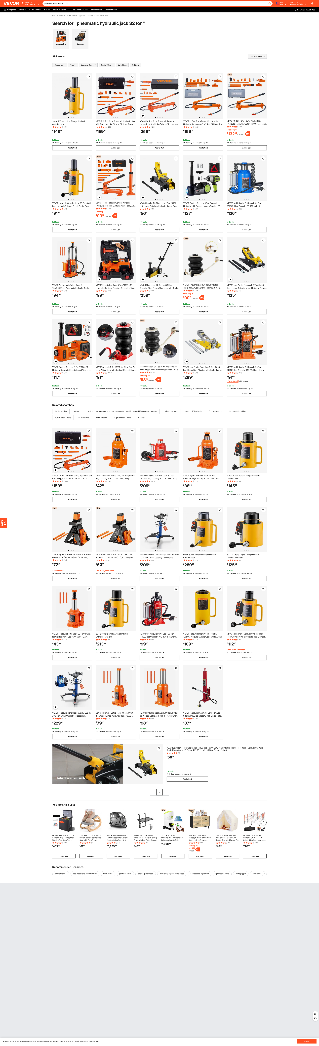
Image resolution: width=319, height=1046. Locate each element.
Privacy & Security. (93, 1041)
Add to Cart (72, 148)
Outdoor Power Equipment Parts (97, 16)
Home (54, 16)
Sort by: (253, 56)
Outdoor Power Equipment (76, 16)
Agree (306, 1041)
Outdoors (62, 16)
